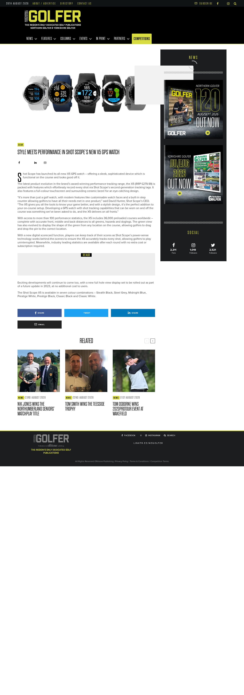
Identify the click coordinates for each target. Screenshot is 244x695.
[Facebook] (218, 3)
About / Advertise (44, 3)
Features (46, 39)
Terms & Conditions (139, 461)
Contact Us (85, 3)
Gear (20, 144)
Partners (119, 39)
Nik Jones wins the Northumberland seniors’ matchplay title (36, 409)
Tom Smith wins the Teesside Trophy (84, 406)
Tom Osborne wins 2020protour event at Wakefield (128, 409)
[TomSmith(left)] (86, 371)
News (29, 39)
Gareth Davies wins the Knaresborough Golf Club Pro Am (83, 266)
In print (100, 39)
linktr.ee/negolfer (148, 443)
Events (83, 39)
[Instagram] (228, 3)
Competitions (142, 39)
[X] (223, 2)
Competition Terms (159, 461)
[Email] (45, 162)
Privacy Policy (121, 461)
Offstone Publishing (104, 461)
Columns (65, 39)
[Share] (19, 162)
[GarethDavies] (30, 264)
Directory (66, 3)
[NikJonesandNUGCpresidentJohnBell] (39, 371)
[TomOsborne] (134, 371)
